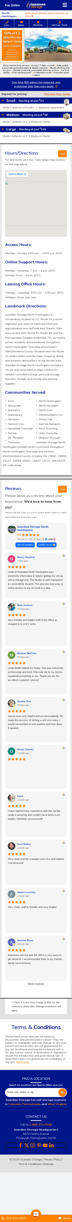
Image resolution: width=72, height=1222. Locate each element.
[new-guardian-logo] (36, 3)
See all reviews (25, 544)
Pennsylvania (31, 1104)
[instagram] (32, 1145)
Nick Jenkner (25, 605)
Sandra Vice (24, 701)
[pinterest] (39, 1145)
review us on (45, 544)
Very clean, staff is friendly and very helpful (32, 907)
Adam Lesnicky (26, 892)
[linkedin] (51, 1145)
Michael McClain (27, 653)
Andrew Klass (25, 940)
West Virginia (57, 1104)
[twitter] (26, 1145)
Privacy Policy (52, 1159)
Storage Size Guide (57, 94)
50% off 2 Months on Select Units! (13, 45)
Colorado (14, 1104)
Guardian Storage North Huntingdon (32, 528)
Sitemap (48, 1164)
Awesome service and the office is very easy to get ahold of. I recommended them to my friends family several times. (35, 959)
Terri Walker (24, 844)
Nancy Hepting (26, 557)
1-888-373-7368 (40, 1124)
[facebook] (20, 1145)
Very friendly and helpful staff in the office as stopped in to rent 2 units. (33, 622)
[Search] (62, 1092)
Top (62, 153)
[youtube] (45, 1145)
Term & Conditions (30, 1164)
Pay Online (12, 5)
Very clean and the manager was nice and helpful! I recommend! (36, 861)
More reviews (36, 984)
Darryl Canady (25, 749)
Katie (20, 796)
